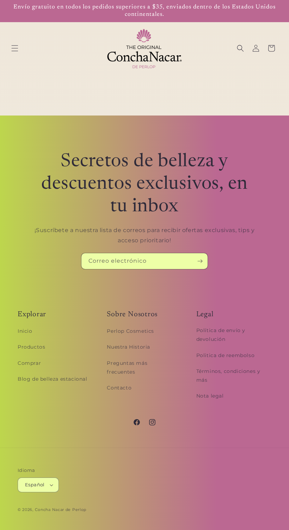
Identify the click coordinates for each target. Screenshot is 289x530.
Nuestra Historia (128, 347)
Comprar (29, 363)
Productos (31, 347)
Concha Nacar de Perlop (60, 509)
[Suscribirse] (200, 261)
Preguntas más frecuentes (127, 367)
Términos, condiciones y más (228, 375)
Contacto (119, 388)
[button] (15, 48)
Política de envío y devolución (220, 334)
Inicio (25, 331)
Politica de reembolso (225, 355)
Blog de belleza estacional (52, 379)
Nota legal (210, 396)
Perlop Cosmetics (130, 331)
